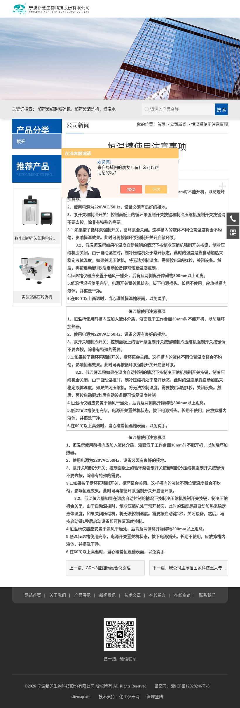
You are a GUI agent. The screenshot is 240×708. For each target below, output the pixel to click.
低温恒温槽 (95, 245)
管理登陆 (155, 697)
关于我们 (57, 595)
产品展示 (82, 595)
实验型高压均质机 (37, 297)
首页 (161, 124)
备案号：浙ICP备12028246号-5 (182, 686)
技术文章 (132, 595)
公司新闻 (178, 124)
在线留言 (157, 595)
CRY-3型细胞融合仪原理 (108, 568)
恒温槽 (77, 275)
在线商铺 (182, 595)
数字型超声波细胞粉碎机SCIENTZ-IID (37, 238)
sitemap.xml (81, 697)
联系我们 (207, 595)
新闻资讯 (107, 595)
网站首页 (33, 595)
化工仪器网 (129, 697)
